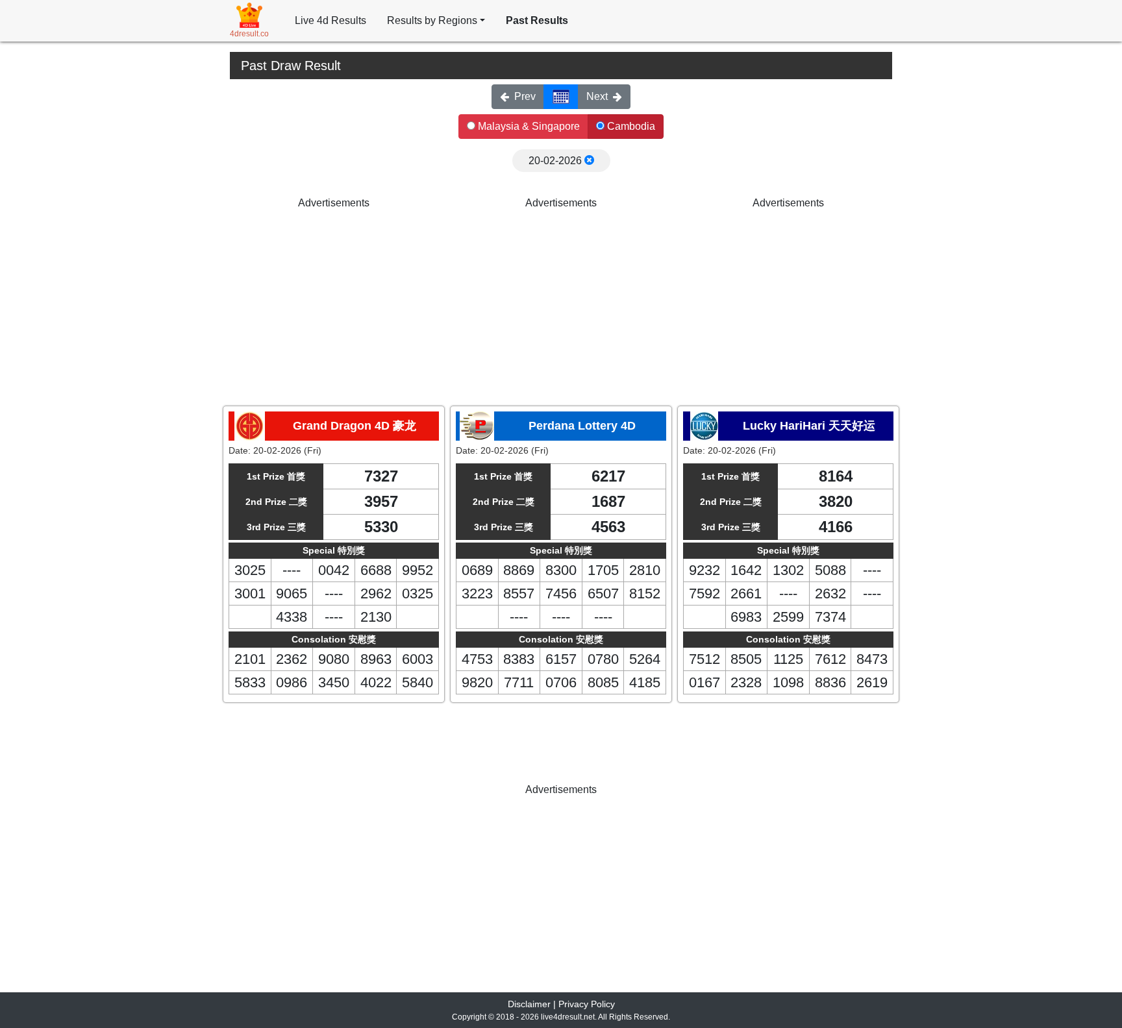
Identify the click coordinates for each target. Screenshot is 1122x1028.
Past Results (537, 20)
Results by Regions (432, 20)
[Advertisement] (334, 302)
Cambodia (630, 126)
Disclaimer (529, 1004)
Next (597, 96)
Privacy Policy (586, 1004)
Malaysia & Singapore (527, 126)
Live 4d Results (330, 20)
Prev (525, 96)
